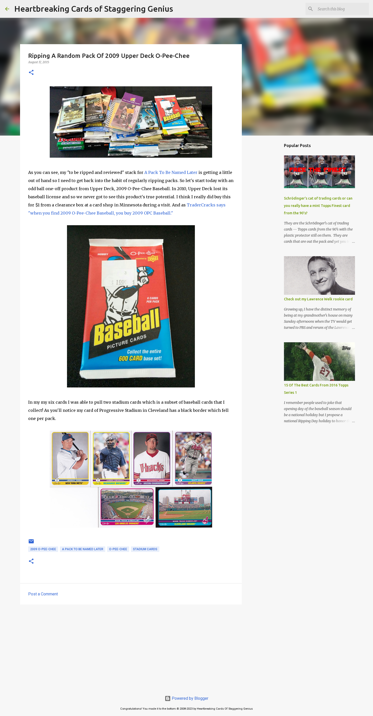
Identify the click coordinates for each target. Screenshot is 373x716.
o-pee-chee (118, 549)
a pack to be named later (82, 549)
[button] (31, 72)
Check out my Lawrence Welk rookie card (318, 299)
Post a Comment (43, 594)
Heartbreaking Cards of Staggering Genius (93, 8)
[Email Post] (31, 543)
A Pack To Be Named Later (170, 172)
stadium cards (145, 549)
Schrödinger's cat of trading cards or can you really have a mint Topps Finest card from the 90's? (318, 205)
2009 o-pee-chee (43, 549)
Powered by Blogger (189, 698)
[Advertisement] (131, 647)
